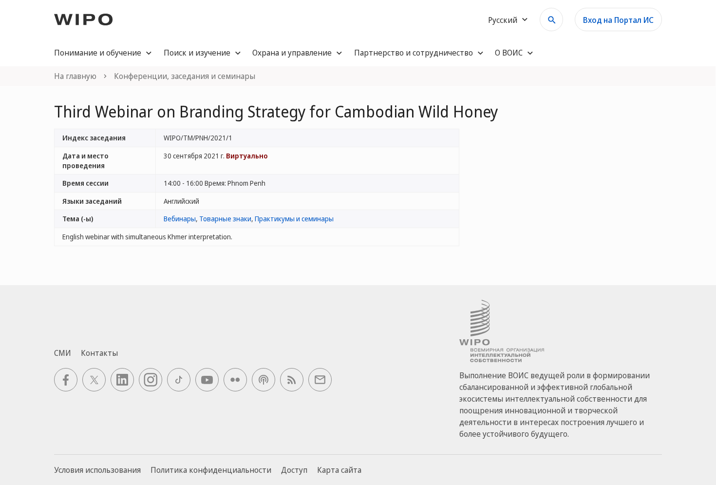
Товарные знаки (225, 218)
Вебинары (180, 218)
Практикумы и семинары (294, 218)
